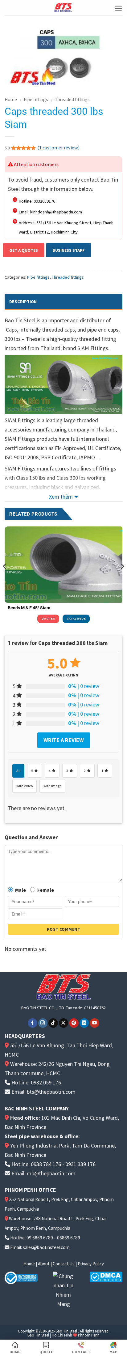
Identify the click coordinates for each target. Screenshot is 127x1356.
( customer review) (58, 147)
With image (52, 785)
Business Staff (68, 250)
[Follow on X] (63, 1023)
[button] (118, 8)
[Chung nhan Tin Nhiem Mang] (63, 1289)
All (18, 770)
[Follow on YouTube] (94, 1023)
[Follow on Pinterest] (74, 1023)
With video (24, 785)
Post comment (63, 929)
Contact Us (64, 1264)
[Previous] (5, 579)
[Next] (122, 579)
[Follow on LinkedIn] (84, 1023)
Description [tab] (23, 301)
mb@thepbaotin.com (51, 1173)
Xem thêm (61, 496)
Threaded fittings (72, 99)
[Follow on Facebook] (32, 1023)
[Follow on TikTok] (53, 1023)
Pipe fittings (36, 99)
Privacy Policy (91, 1264)
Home (11, 99)
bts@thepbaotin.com (51, 1091)
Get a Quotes (23, 250)
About (44, 1264)
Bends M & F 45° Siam (29, 607)
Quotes (48, 618)
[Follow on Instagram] (43, 1023)
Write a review (63, 740)
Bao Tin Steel (66, 1330)
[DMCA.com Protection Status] (105, 1276)
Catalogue (76, 618)
